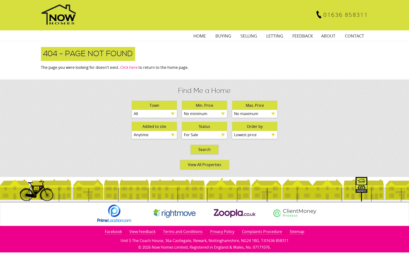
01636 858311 (345, 15)
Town (154, 105)
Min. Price (204, 105)
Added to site (154, 126)
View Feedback (142, 231)
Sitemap (297, 231)
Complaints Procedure (262, 231)
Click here (129, 67)
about (328, 36)
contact (354, 36)
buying (223, 36)
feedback (302, 36)
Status (204, 126)
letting (274, 36)
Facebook (113, 231)
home (199, 36)
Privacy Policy (222, 231)
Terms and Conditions (183, 231)
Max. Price (255, 105)
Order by (255, 126)
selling (248, 36)
